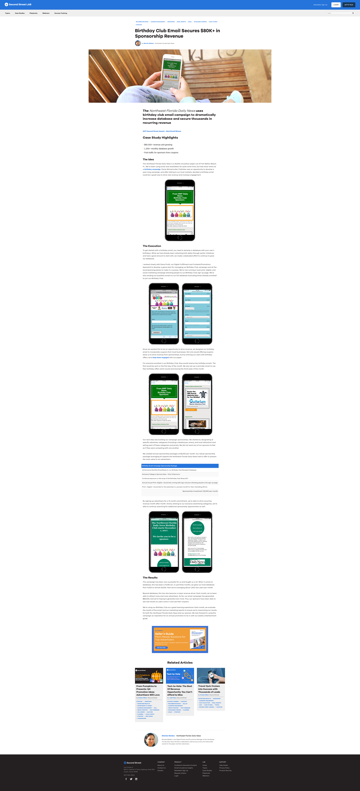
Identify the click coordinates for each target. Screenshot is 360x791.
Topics (7, 13)
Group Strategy (142, 710)
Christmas (148, 701)
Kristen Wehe (142, 698)
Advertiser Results (143, 703)
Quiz (200, 705)
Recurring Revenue (142, 21)
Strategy (139, 24)
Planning (140, 714)
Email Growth (181, 21)
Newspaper (171, 21)
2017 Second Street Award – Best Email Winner (162, 131)
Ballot (185, 703)
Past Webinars (154, 710)
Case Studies (20, 13)
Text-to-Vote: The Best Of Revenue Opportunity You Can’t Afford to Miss (179, 690)
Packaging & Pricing (200, 21)
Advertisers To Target (144, 705)
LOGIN (336, 5)
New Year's (149, 716)
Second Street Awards (206, 707)
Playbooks (33, 13)
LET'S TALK (349, 5)
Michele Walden (149, 43)
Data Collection (204, 702)
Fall (155, 708)
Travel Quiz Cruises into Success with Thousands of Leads (209, 689)
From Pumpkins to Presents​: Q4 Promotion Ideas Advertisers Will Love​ (148, 690)
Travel (217, 705)
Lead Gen (150, 712)
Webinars (45, 13)
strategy (139, 701)
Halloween (141, 712)
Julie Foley (172, 698)
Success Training (60, 13)
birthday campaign (152, 169)
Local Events (150, 714)
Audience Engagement (158, 21)
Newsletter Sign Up (320, 5)
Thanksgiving (141, 718)
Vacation (219, 707)
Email (190, 21)
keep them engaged (161, 357)
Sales (170, 712)
